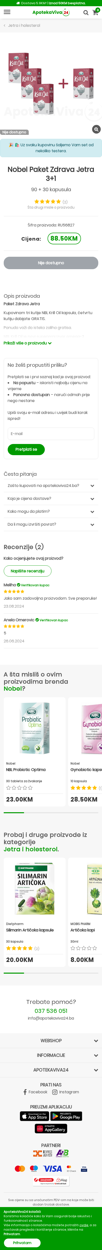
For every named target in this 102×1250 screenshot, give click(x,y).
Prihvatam (22, 1242)
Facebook (37, 1092)
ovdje (83, 1225)
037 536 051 (51, 1011)
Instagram (68, 1092)
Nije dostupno (51, 263)
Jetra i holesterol (31, 849)
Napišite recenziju (27, 571)
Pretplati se (26, 449)
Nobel (13, 688)
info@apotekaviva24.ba (51, 1018)
